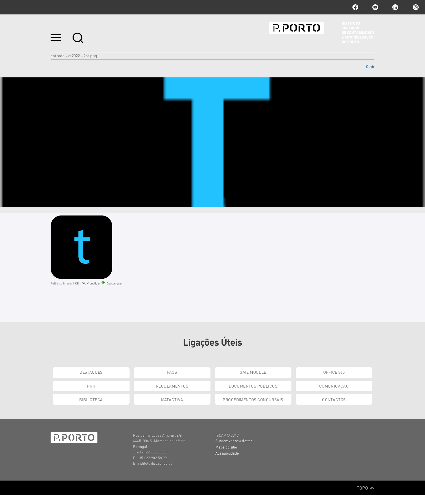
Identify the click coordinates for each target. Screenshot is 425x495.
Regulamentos (172, 385)
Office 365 (334, 372)
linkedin (395, 7)
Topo (363, 488)
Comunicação (334, 385)
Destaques (91, 372)
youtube (375, 7)
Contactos (334, 399)
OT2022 (74, 55)
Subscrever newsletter (233, 440)
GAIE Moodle (253, 372)
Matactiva (172, 399)
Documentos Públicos (253, 385)
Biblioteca (91, 399)
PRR (91, 385)
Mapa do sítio (226, 446)
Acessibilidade (227, 453)
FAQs (172, 372)
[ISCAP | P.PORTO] (321, 32)
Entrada (57, 55)
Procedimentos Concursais (253, 399)
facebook (355, 7)
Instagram (415, 7)
